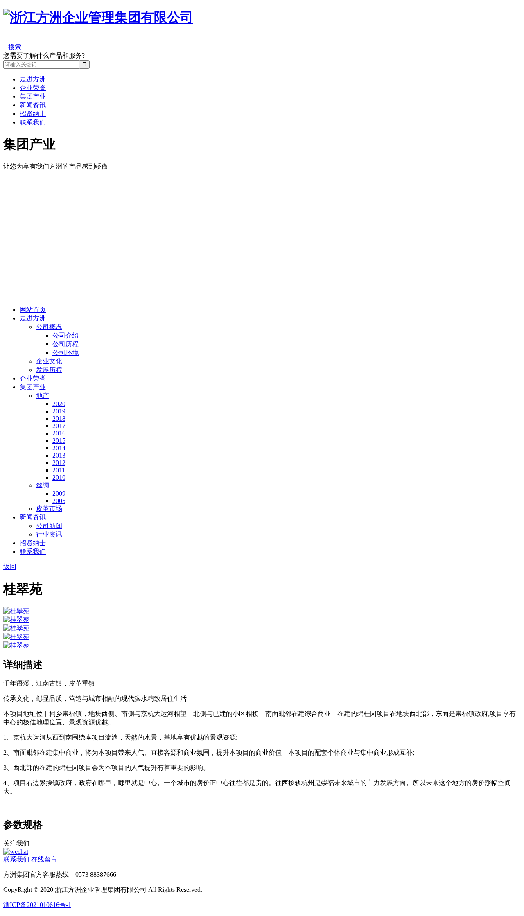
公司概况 (49, 326)
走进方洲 (33, 79)
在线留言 (44, 859)
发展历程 (49, 369)
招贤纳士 (33, 113)
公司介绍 (65, 335)
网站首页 (33, 309)
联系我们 (33, 122)
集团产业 (33, 96)
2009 (59, 493)
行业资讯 (49, 534)
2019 (59, 411)
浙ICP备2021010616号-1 (37, 904)
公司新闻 (49, 525)
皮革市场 (49, 508)
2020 (59, 403)
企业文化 (49, 361)
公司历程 (65, 344)
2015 (59, 440)
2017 (59, 425)
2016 (59, 433)
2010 (59, 477)
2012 (59, 462)
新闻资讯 (33, 105)
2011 (58, 470)
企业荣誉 (33, 87)
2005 (59, 500)
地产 (42, 395)
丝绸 (42, 485)
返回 (9, 566)
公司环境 (65, 352)
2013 (59, 455)
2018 (59, 418)
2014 (59, 447)
